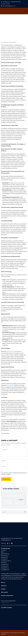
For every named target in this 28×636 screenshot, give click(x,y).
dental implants (11, 351)
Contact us (3, 585)
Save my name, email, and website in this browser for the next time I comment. (14, 473)
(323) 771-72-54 (5, 602)
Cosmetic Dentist (12, 42)
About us (3, 582)
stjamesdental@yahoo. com (9, 5)
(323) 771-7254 (6, 3)
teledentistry (10, 385)
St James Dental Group (15, 632)
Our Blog (3, 589)
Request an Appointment (7, 595)
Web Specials (4, 592)
